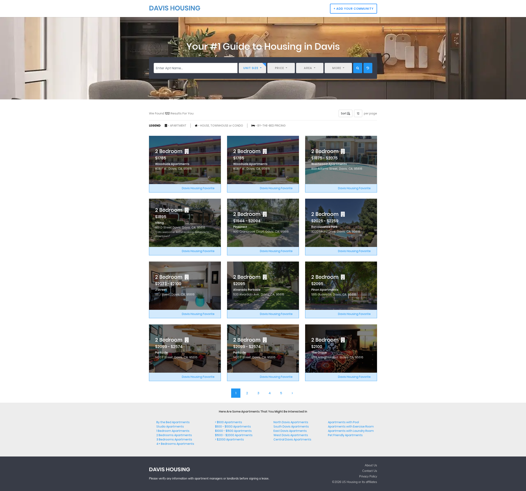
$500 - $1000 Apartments (233, 426)
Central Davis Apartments (292, 439)
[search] (357, 68)
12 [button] (358, 113)
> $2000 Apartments (229, 439)
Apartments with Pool (343, 422)
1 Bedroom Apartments (172, 431)
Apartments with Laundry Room (351, 431)
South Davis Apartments (291, 426)
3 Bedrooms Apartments (174, 439)
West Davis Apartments (290, 435)
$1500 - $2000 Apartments (234, 435)
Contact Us (369, 471)
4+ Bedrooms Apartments (175, 444)
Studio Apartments (170, 426)
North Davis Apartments (290, 422)
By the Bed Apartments (173, 422)
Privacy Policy (368, 476)
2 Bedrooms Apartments (174, 435)
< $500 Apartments (228, 422)
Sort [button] (344, 113)
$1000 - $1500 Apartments (233, 431)
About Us (371, 465)
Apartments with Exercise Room (351, 426)
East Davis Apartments (290, 431)
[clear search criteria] (367, 68)
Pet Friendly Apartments (345, 435)
